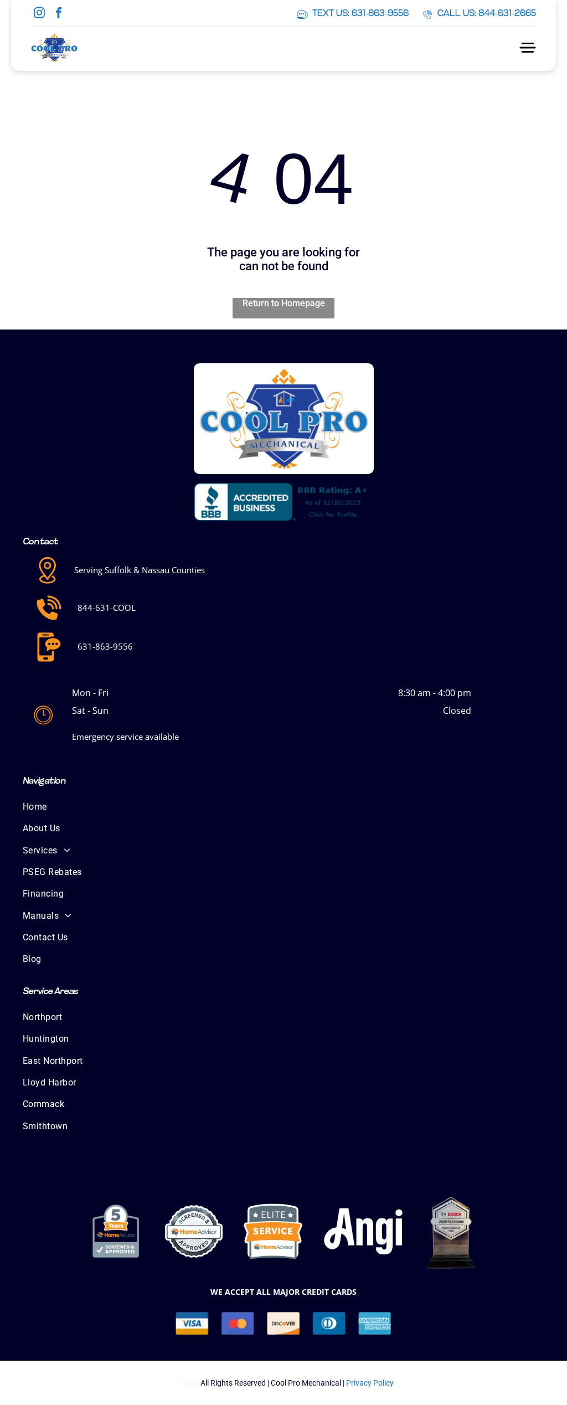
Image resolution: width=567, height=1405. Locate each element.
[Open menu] (527, 47)
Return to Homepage (284, 303)
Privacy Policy (370, 1382)
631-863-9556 (105, 646)
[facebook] (58, 14)
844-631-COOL (107, 607)
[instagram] (39, 14)
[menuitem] (283, 806)
